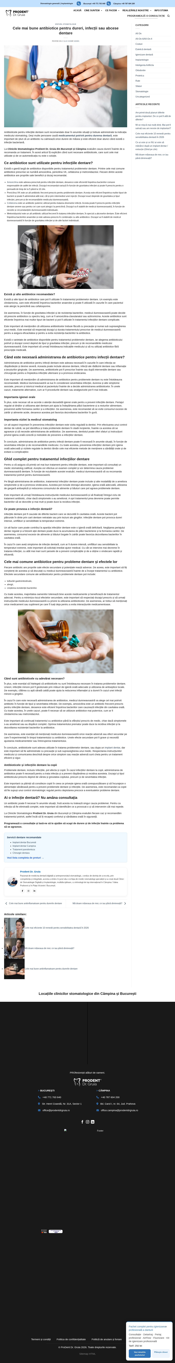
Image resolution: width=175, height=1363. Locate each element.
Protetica (139, 75)
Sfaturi (58, 24)
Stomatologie (69, 24)
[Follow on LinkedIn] (92, 1122)
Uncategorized (142, 96)
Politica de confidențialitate (71, 1339)
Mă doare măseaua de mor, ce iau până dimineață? (98, 903)
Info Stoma (161, 10)
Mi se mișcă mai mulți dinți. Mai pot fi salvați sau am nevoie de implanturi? (153, 127)
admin (76, 41)
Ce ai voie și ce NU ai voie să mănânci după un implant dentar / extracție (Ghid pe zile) (151, 145)
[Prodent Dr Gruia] (17, 13)
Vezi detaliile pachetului (140, 1353)
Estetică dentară (143, 49)
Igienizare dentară (144, 54)
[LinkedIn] (34, 891)
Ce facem (111, 10)
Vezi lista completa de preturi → (25, 857)
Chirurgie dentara (21, 853)
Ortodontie (140, 70)
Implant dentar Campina (24, 846)
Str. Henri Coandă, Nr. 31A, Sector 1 (62, 1103)
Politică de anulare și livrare (107, 1339)
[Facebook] (22, 891)
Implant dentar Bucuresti (24, 842)
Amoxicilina (12, 182)
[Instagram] (28, 891)
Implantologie (142, 60)
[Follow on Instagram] (87, 1122)
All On (138, 33)
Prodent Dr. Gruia (30, 871)
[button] (168, 16)
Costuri (138, 44)
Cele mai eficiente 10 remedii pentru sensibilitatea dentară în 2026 (152, 135)
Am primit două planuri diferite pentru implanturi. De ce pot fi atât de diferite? (153, 116)
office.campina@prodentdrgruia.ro (119, 1110)
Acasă (77, 10)
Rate (137, 81)
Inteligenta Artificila (144, 65)
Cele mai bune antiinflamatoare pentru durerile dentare (35, 903)
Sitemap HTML (87, 1353)
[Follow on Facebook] (82, 1122)
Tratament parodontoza (24, 849)
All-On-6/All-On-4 (143, 39)
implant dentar (112, 747)
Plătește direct (161, 1352)
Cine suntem (92, 10)
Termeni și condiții (41, 1339)
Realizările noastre (135, 10)
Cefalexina (12, 203)
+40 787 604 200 (110, 1097)
